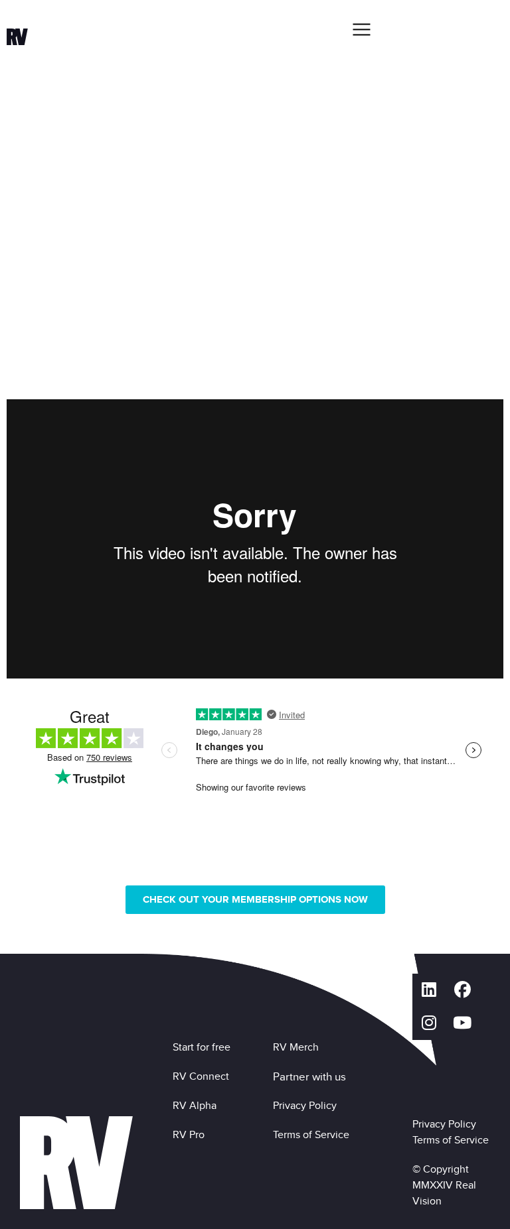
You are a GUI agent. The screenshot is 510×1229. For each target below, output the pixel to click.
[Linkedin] (429, 990)
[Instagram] (429, 1023)
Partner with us (309, 1076)
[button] (361, 29)
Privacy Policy (307, 1105)
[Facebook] (462, 990)
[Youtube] (462, 1023)
